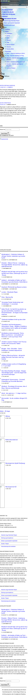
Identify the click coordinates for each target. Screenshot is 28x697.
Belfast (8, 36)
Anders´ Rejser (5, 543)
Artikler (7, 31)
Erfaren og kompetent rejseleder (12, 23)
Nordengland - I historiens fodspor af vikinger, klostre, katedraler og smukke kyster (13, 256)
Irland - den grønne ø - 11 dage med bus (14, 393)
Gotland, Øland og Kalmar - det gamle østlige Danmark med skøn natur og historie (13, 357)
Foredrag (7, 29)
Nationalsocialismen (11, 440)
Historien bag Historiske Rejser (11, 20)
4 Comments (10, 87)
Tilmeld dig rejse (8, 12)
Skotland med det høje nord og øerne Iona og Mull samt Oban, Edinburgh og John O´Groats (14, 273)
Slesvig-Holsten (10, 44)
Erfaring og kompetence (7, 538)
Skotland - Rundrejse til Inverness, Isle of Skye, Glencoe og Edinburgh (14, 387)
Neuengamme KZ (10, 487)
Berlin (7, 38)
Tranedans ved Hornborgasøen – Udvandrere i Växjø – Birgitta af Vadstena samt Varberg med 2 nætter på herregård (14, 326)
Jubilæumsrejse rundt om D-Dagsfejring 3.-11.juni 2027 (14, 365)
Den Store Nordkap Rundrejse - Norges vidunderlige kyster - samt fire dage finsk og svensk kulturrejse (14, 372)
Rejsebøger (8, 51)
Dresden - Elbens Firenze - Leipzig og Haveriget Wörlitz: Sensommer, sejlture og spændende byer (14, 264)
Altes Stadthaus (5, 103)
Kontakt (5, 16)
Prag (7, 42)
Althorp (7, 416)
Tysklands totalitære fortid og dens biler (14, 319)
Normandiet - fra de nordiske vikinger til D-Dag (14, 399)
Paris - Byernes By (7, 297)
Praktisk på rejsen (8, 14)
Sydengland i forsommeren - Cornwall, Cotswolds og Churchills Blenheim (13, 380)
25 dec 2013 (2, 104)
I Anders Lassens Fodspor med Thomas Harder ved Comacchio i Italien (14, 342)
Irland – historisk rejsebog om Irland (15, 62)
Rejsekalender (7, 10)
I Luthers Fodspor (10, 68)
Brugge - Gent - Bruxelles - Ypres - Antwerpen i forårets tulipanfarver (12, 349)
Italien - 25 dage (5, 411)
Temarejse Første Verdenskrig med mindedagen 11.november (12, 303)
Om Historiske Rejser (9, 18)
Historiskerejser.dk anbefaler (8, 546)
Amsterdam (9, 33)
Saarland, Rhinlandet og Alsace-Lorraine (14, 287)
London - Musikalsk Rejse (10, 292)
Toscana (8, 47)
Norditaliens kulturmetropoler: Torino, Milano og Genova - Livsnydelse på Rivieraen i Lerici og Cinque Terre (13, 335)
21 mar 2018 (3, 87)
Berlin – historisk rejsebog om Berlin (15, 53)
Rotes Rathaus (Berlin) (7, 85)
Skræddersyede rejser (9, 25)
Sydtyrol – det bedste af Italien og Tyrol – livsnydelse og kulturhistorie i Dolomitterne (14, 281)
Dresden (8, 40)
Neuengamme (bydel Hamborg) (15, 463)
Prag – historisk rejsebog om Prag (15, 55)
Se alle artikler (10, 49)
